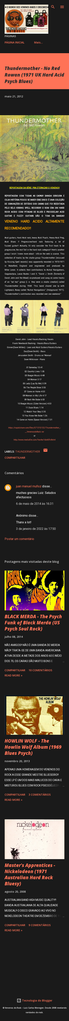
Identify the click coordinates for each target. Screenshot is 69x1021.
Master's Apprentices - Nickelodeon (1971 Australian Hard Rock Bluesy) (30, 874)
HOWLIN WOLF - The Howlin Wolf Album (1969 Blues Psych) (33, 747)
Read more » (13, 675)
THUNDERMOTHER (27, 451)
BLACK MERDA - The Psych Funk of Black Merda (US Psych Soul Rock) (33, 622)
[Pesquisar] (53, 7)
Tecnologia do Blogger (36, 1000)
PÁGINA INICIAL (14, 42)
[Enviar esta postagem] (45, 451)
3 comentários (40, 794)
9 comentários (40, 925)
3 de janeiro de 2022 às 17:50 (36, 529)
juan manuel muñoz (28, 486)
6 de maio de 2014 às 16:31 (34, 504)
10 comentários (40, 670)
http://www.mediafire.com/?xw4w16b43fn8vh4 (34, 440)
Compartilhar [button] (15, 457)
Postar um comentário (19, 539)
